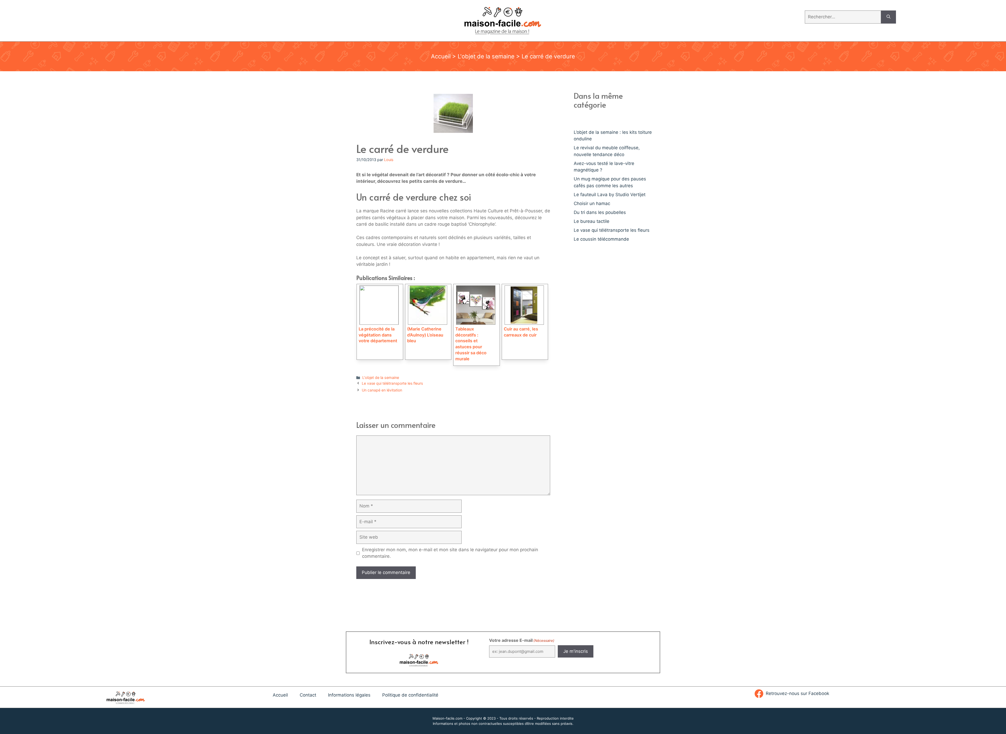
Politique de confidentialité (410, 695)
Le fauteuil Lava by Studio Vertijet (610, 194)
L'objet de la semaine (486, 56)
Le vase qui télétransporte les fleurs (392, 383)
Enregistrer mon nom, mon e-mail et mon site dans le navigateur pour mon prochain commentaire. (450, 553)
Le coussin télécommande (601, 239)
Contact (308, 695)
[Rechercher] (888, 17)
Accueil (441, 56)
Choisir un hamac (592, 203)
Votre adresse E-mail (521, 640)
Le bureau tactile (591, 221)
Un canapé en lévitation (382, 390)
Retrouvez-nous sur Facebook (797, 693)
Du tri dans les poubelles (600, 212)
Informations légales (349, 695)
